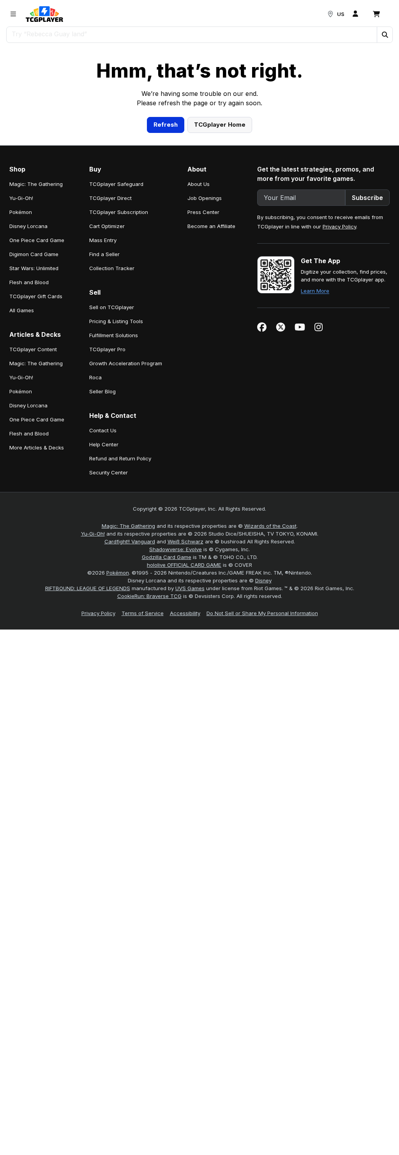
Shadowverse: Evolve (175, 657)
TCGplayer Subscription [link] (118, 320)
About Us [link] (198, 292)
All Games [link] (21, 418)
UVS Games (190, 696)
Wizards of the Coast (270, 634)
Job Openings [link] (204, 306)
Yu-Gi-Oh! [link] (21, 306)
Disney (263, 688)
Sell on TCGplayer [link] (111, 415)
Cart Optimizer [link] (107, 334)
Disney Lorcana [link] (28, 334)
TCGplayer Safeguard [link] (116, 292)
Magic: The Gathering (128, 634)
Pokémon (117, 680)
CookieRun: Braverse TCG (149, 704)
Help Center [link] (103, 552)
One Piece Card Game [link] (36, 348)
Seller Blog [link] (102, 499)
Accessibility (185, 721)
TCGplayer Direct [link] (110, 306)
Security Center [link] (108, 580)
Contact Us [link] (103, 538)
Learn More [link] (315, 399)
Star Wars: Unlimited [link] (33, 376)
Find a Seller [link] (104, 362)
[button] (384, 34)
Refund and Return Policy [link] (120, 566)
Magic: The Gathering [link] (36, 292)
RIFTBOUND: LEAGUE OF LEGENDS (87, 696)
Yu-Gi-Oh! (93, 642)
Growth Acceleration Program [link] (125, 471)
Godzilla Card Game (166, 665)
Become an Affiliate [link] (211, 334)
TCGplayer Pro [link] (107, 457)
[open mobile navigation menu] (13, 14)
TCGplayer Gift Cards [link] (35, 404)
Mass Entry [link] (103, 348)
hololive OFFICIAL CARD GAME (184, 673)
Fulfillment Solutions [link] (113, 443)
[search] (192, 34)
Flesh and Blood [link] (29, 390)
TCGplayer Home (219, 232)
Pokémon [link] (20, 320)
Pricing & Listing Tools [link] (116, 429)
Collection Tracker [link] (111, 376)
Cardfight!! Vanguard (129, 649)
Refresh (166, 232)
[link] (44, 14)
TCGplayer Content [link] (33, 457)
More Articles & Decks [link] (36, 555)
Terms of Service (143, 721)
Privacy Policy (339, 334)
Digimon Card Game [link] (33, 362)
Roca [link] (95, 485)
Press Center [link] (203, 320)
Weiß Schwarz (185, 649)
